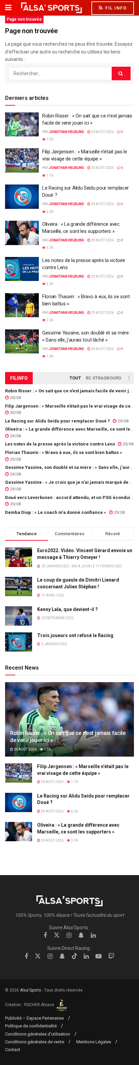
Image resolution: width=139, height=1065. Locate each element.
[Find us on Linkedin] (93, 935)
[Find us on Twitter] (57, 935)
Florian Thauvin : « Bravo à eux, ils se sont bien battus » (63, 452)
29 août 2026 (102, 204)
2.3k (49, 284)
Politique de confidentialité (31, 1025)
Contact (12, 1049)
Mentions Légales (93, 1041)
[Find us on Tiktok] (74, 956)
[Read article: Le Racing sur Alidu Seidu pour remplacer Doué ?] (22, 196)
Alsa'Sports (30, 990)
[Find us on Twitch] (111, 956)
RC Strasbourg (103, 378)
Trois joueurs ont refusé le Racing (75, 635)
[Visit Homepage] (51, 7)
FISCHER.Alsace (39, 1004)
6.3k (49, 212)
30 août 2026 (102, 132)
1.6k (49, 356)
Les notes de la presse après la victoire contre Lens (60, 444)
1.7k (49, 175)
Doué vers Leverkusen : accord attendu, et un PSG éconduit (68, 497)
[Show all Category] (129, 378)
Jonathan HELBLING (66, 132)
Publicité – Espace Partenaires (34, 1018)
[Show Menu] (8, 8)
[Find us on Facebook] (45, 935)
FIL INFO (115, 7)
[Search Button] (121, 73)
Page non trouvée (24, 19)
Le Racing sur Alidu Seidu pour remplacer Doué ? (57, 420)
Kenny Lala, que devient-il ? (67, 609)
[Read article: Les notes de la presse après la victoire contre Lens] (22, 269)
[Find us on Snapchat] (81, 935)
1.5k (49, 139)
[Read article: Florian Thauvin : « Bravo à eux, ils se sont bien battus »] (22, 305)
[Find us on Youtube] (98, 956)
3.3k (49, 247)
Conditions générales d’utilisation (37, 1034)
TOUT (75, 378)
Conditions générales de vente (34, 1041)
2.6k (49, 320)
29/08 (122, 420)
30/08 (15, 397)
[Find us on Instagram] (69, 935)
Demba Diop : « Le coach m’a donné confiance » (55, 512)
